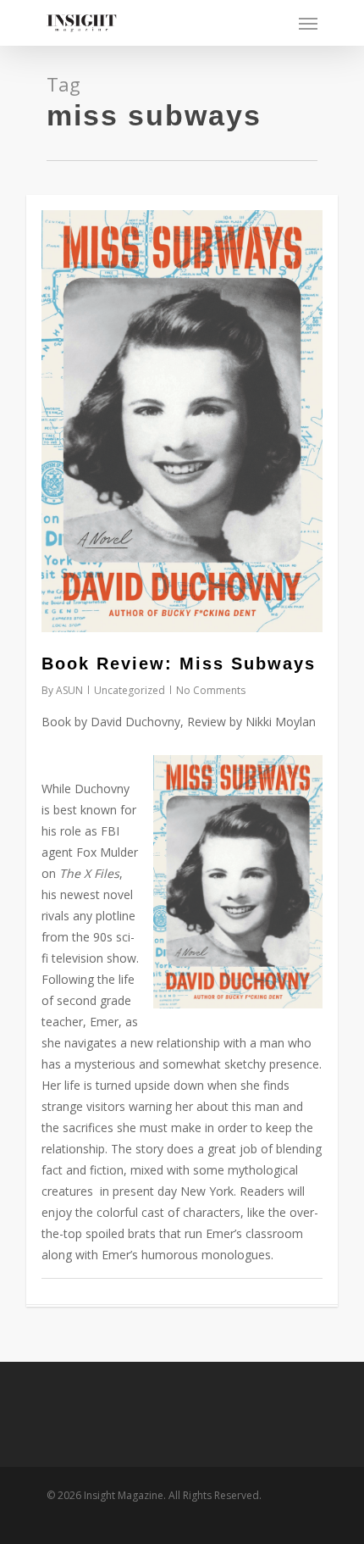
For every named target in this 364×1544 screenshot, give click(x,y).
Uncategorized (129, 690)
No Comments (210, 690)
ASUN (69, 690)
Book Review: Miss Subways (178, 663)
